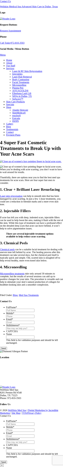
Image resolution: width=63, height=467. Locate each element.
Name (9, 334)
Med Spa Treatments (29, 295)
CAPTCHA (12, 331)
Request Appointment (10, 30)
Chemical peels (7, 249)
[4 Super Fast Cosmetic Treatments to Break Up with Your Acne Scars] (30, 161)
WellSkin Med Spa (17, 410)
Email (9, 319)
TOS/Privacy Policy (31, 413)
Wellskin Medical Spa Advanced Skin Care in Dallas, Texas (29, 6)
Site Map (16, 413)
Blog (15, 295)
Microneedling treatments (12, 273)
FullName (11, 307)
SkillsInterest (13, 325)
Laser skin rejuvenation (11, 196)
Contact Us (5, 1)
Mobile (10, 313)
